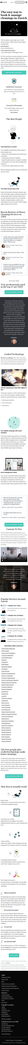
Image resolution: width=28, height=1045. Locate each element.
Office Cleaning (6, 727)
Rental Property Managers (9, 986)
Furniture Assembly (7, 655)
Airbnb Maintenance (7, 685)
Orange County (5, 1010)
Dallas (3, 1007)
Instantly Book (5, 995)
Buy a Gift (4, 1002)
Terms (7, 1040)
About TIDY (4, 979)
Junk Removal (5, 709)
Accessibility (18, 1040)
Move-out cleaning (7, 675)
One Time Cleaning (7, 716)
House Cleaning (6, 741)
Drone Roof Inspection (8, 648)
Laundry (4, 696)
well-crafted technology (8, 50)
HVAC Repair (5, 651)
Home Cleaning (6, 734)
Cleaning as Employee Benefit (10, 988)
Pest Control (5, 703)
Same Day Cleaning (7, 725)
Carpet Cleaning (6, 739)
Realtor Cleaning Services (9, 714)
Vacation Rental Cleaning (9, 682)
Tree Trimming (5, 707)
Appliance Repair (6, 666)
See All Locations (6, 1019)
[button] (26, 2)
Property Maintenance (8, 678)
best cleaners (5, 46)
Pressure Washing (6, 687)
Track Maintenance (6, 996)
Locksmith (4, 662)
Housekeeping (5, 723)
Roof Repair (5, 664)
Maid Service (5, 718)
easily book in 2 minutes (14, 776)
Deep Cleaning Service (8, 712)
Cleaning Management (8, 673)
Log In (12, 2)
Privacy (12, 1040)
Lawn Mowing (5, 705)
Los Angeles (4, 1014)
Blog (2, 981)
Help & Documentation (8, 984)
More (3, 1000)
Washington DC (5, 1016)
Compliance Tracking (7, 998)
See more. (8, 962)
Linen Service (5, 671)
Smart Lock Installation (8, 653)
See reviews (14, 112)
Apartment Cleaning (7, 721)
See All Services (5, 1034)
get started (14, 955)
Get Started (20, 2)
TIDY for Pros (5, 990)
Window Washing (6, 689)
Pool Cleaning (5, 737)
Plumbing (4, 669)
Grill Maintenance (6, 657)
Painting (3, 660)
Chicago (3, 1008)
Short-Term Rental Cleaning (9, 680)
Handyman (4, 694)
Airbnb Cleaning (6, 730)
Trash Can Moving (6, 698)
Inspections (4, 691)
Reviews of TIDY (6, 977)
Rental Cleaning (6, 732)
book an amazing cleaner (14, 292)
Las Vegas (4, 1012)
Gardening (4, 700)
